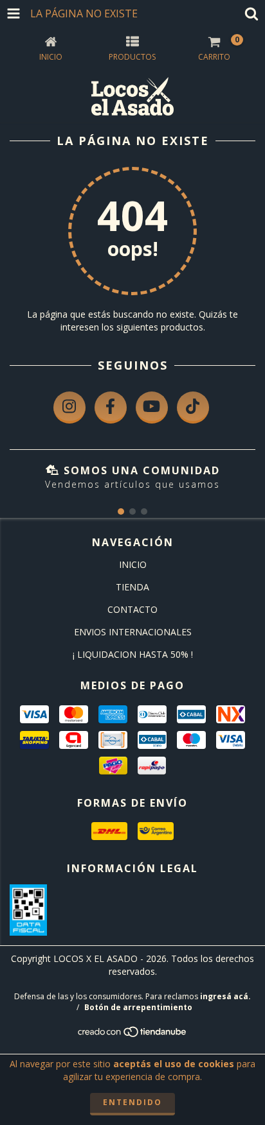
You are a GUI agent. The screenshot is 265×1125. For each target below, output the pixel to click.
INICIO (133, 564)
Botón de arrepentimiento (138, 1007)
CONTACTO (132, 609)
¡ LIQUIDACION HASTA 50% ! (133, 654)
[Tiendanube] (133, 1034)
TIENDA (132, 587)
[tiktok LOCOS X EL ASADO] (193, 407)
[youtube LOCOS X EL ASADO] (152, 407)
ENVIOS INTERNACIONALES (133, 632)
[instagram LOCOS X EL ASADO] (69, 407)
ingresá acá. (225, 996)
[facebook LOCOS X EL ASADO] (111, 407)
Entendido (132, 1102)
